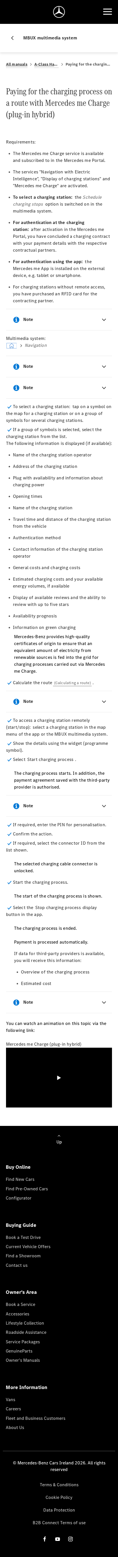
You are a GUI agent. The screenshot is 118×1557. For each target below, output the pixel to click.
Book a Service (20, 1304)
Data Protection (59, 1510)
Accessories (17, 1314)
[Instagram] (70, 1539)
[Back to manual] (14, 38)
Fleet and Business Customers (35, 1418)
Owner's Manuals (23, 1360)
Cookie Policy (59, 1497)
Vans (10, 1400)
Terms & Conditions (59, 1485)
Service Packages (23, 1342)
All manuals (16, 64)
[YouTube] (57, 1539)
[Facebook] (44, 1539)
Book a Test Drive (23, 1237)
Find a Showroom (23, 1256)
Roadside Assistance (26, 1332)
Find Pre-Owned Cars (27, 1189)
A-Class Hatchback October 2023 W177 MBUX (46, 64)
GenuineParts (19, 1351)
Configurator (19, 1198)
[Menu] (107, 12)
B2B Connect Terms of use (59, 1523)
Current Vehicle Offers (28, 1247)
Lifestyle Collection (25, 1323)
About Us (15, 1427)
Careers (13, 1409)
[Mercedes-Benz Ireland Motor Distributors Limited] (59, 12)
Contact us (16, 1265)
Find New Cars (20, 1179)
